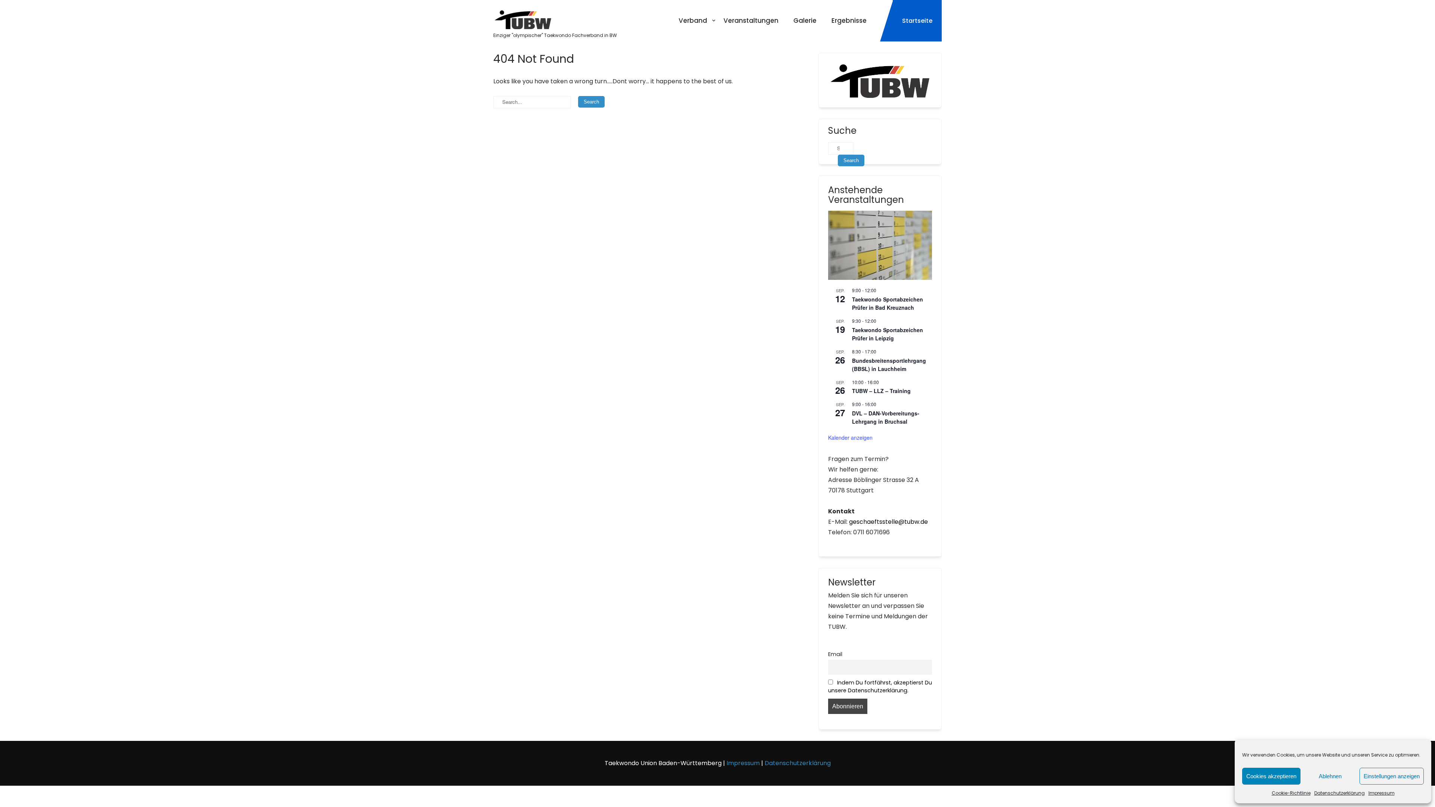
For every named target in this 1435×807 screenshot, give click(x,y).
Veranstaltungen (750, 20)
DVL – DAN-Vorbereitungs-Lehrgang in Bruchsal (885, 417)
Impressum (1381, 793)
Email (835, 654)
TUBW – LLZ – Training (881, 391)
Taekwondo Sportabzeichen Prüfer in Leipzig (887, 334)
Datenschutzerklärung (1339, 793)
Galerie (805, 20)
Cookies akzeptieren (1271, 776)
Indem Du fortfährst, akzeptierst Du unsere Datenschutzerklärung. (880, 686)
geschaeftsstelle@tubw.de (888, 521)
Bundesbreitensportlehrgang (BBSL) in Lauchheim (889, 365)
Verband (693, 20)
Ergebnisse (849, 20)
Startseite (917, 20)
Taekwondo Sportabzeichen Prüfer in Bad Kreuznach (887, 304)
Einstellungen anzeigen (1392, 776)
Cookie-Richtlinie (1291, 793)
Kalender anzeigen (850, 437)
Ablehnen (1330, 776)
